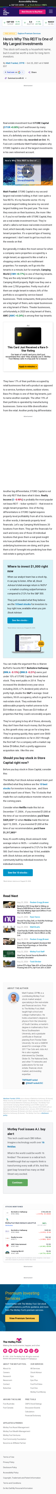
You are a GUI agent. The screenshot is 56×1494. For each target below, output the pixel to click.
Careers (6, 1372)
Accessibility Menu (28, 1)
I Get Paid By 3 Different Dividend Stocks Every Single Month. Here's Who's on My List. (34, 933)
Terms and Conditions (12, 1483)
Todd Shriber (35, 962)
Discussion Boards (32, 1408)
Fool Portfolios (36, 1384)
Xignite (23, 1359)
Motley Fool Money (38, 1392)
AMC (12, 315)
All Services (35, 1368)
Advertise (7, 1388)
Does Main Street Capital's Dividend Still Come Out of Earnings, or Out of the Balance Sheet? (34, 945)
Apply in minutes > (28, 366)
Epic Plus (34, 1380)
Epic (32, 1376)
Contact (6, 1384)
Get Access (9, 1225)
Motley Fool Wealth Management (16, 1431)
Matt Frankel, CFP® (15, 63)
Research (7, 1376)
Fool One (34, 1388)
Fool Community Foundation (14, 1439)
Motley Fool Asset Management (16, 1427)
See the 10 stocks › (18, 872)
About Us (7, 1368)
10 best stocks (23, 604)
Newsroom (7, 1380)
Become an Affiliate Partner (14, 1443)
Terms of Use (8, 1457)
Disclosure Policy (10, 1467)
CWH (13, 274)
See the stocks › (20, 620)
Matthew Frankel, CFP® (11, 1098)
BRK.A (7, 672)
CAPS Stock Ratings (33, 1404)
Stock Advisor (36, 1372)
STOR (7, 127)
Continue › (17, 1182)
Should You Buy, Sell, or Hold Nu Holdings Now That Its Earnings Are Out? (35, 922)
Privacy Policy (8, 1462)
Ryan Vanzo (35, 917)
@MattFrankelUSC (34, 1083)
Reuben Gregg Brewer (39, 902)
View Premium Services (22, 1318)
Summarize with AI (16, 78)
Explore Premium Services (29, 33)
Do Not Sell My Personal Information (18, 1488)
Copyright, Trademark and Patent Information (22, 1478)
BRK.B (24, 672)
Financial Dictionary (33, 1415)
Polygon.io (33, 1359)
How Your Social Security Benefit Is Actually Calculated (32, 956)
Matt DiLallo (35, 927)
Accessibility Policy (10, 1473)
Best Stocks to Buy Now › (32, 12)
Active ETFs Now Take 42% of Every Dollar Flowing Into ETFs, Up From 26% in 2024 (34, 966)
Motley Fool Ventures (11, 1435)
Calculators (29, 1412)
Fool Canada (8, 1408)
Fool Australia (8, 1404)
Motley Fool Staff (37, 952)
